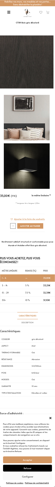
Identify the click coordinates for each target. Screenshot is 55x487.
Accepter (27, 459)
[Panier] (47, 12)
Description (27, 322)
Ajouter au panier (30, 226)
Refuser (27, 468)
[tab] (27, 315)
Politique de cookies (14, 483)
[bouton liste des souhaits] (40, 12)
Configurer (27, 476)
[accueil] (27, 13)
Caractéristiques (27, 315)
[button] (50, 418)
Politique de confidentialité (37, 483)
